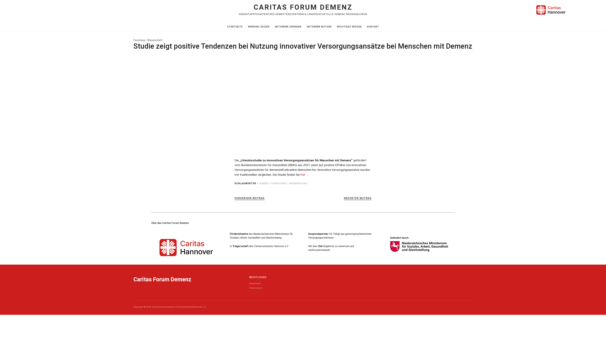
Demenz (264, 183)
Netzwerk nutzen (319, 26)
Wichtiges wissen (349, 26)
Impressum (255, 283)
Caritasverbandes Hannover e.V (271, 246)
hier (302, 174)
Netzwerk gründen (288, 26)
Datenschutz (256, 288)
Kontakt (373, 26)
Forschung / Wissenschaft (290, 183)
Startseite (235, 26)
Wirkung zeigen (259, 26)
